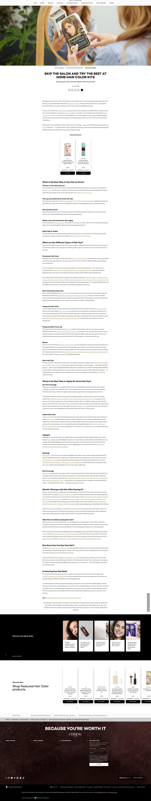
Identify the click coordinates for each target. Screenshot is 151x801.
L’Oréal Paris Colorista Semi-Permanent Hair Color (72, 295)
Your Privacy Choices (28, 798)
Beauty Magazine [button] (101, 2)
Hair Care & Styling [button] (72, 2)
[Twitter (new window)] (14, 778)
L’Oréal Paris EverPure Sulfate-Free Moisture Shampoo (61, 318)
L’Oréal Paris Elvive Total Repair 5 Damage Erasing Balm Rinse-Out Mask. (79, 539)
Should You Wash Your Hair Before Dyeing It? (64, 534)
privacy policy (113, 792)
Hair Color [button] (60, 2)
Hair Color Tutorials (90, 68)
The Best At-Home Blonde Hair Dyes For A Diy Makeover (65, 715)
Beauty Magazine (59, 68)
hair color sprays (64, 311)
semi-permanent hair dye (69, 557)
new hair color (63, 110)
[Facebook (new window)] (6, 778)
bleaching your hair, (81, 406)
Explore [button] (112, 2)
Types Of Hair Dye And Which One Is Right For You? (41, 715)
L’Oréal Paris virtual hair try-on (82, 192)
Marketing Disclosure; (95, 758)
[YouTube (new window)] (12, 778)
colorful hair (64, 293)
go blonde (67, 113)
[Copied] (75, 90)
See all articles (17, 656)
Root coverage (46, 473)
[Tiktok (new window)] (23, 778)
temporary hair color (100, 308)
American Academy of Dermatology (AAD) (55, 576)
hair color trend (51, 419)
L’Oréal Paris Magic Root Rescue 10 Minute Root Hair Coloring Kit (86, 478)
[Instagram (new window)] (9, 778)
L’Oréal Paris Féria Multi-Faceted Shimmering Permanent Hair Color (72, 270)
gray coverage (101, 372)
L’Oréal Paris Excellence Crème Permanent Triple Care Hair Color (87, 280)
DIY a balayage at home (49, 460)
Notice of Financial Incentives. (97, 761)
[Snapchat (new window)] (20, 778)
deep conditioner (47, 539)
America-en (55, 787)
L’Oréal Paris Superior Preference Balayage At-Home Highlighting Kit (63, 462)
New (35, 2)
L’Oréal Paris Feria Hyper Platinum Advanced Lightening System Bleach (85, 352)
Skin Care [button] (50, 2)
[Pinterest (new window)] (17, 778)
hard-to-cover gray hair (79, 258)
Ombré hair (45, 417)
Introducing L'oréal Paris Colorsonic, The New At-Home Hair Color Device (93, 715)
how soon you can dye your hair (59, 548)
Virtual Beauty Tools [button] (87, 2)
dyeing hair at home (73, 103)
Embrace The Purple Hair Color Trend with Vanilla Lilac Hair (63, 598)
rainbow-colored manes (67, 344)
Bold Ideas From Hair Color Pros (74, 68)
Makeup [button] (42, 2)
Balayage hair (46, 455)
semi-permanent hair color (71, 201)
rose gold (56, 115)
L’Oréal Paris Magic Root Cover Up (67, 331)
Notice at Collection (43, 798)
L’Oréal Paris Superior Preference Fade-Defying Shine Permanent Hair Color (72, 399)
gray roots (69, 329)
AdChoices (100, 792)
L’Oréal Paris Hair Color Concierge (80, 236)
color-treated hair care (66, 494)
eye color (48, 190)
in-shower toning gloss (87, 201)
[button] (1, 177)
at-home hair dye (59, 223)
